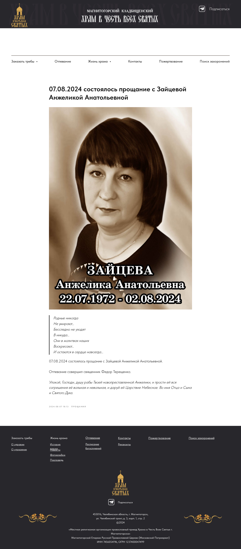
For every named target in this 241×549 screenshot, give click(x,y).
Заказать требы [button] (23, 61)
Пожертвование (171, 61)
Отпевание (63, 61)
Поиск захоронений (215, 61)
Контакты (135, 61)
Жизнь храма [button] (98, 61)
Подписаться (219, 9)
